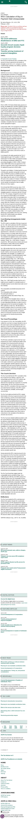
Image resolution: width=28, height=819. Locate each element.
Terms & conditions (5, 788)
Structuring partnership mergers (9, 715)
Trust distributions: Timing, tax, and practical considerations (13, 671)
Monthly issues (4, 766)
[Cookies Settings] (2, 816)
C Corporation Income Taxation (8, 58)
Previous (2, 727)
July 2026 (6, 727)
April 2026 (22, 727)
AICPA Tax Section (6, 734)
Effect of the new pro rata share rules (10, 707)
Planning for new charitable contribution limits (13, 665)
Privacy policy (4, 787)
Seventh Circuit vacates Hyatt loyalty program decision (12, 46)
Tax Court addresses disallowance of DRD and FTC (12, 40)
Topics (2, 770)
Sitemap (3, 773)
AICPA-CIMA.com (5, 803)
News (2, 765)
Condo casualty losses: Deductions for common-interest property (11, 625)
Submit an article (5, 783)
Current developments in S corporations (12, 614)
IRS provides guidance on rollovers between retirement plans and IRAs (12, 662)
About (6, 780)
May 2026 (17, 727)
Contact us (3, 781)
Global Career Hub (5, 810)
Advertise (3, 785)
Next (25, 727)
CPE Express (4, 797)
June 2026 (11, 727)
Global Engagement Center (8, 808)
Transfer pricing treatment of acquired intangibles (12, 52)
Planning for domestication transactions (11, 701)
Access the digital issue (8, 599)
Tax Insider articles (5, 768)
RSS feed (3, 771)
